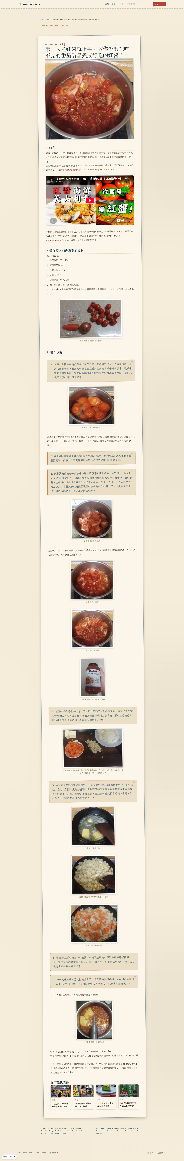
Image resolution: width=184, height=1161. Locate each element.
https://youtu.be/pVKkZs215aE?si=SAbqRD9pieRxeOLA (86, 169)
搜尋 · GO (159, 4)
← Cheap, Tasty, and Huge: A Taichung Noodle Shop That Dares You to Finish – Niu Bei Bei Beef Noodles (63, 1131)
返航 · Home (111, 4)
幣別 (5, 1157)
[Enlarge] (118, 302)
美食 (48, 20)
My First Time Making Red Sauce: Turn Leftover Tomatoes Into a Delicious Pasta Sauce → (119, 1131)
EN (122, 4)
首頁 (42, 20)
